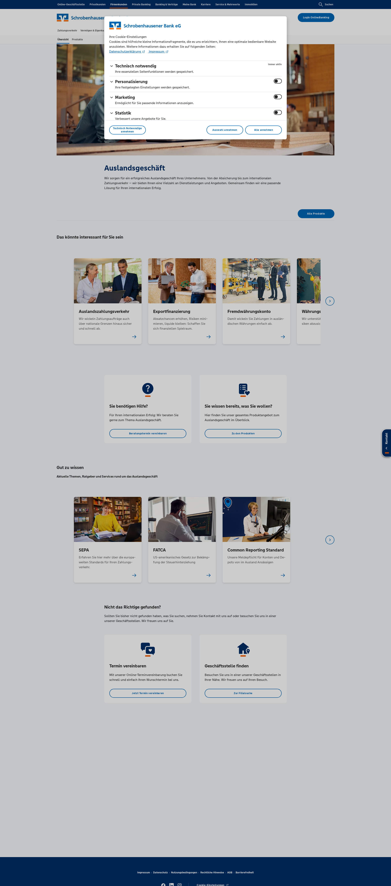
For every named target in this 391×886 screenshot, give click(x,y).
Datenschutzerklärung (125, 51)
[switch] (278, 81)
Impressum (156, 51)
